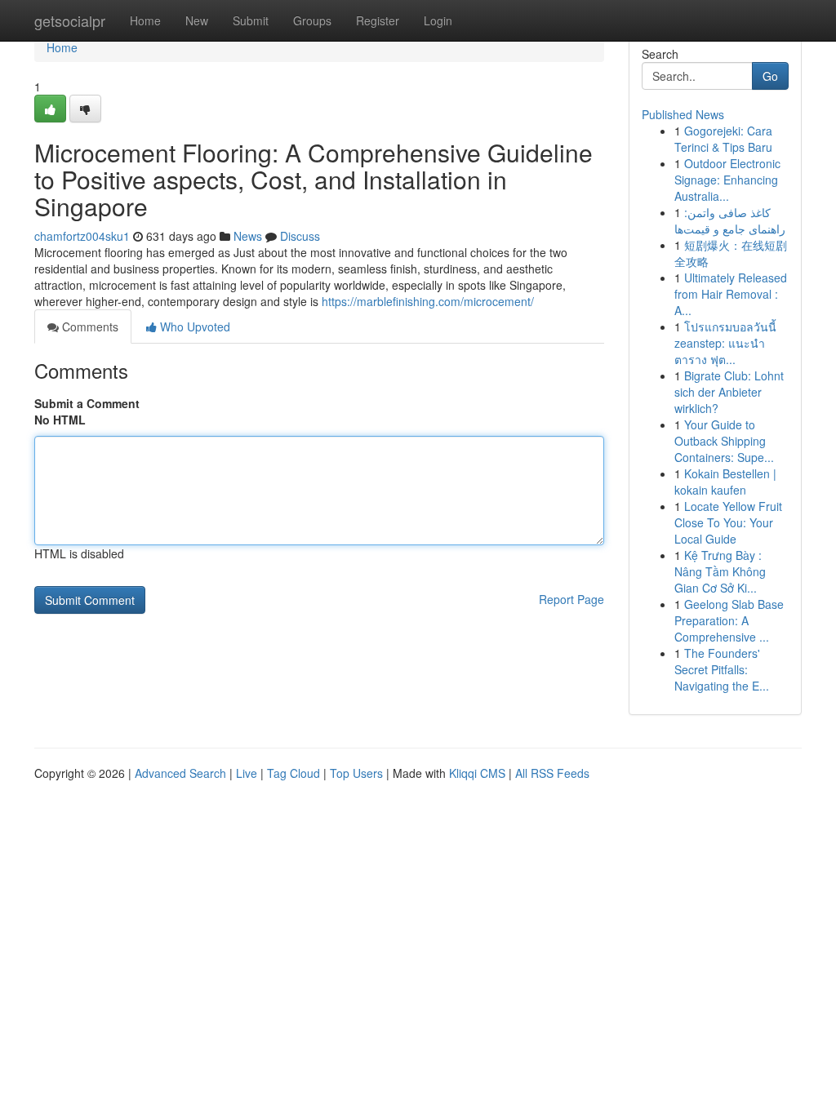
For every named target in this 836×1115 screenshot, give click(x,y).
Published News (683, 114)
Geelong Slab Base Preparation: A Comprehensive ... (729, 620)
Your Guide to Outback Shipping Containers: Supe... (724, 440)
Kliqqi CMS (477, 773)
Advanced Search (180, 773)
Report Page (571, 599)
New (196, 20)
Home (145, 20)
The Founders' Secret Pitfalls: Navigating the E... (721, 669)
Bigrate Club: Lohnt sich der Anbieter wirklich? (729, 391)
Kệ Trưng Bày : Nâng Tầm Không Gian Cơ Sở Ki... (720, 571)
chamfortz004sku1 (82, 236)
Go (770, 76)
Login (438, 20)
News (247, 236)
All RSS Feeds (552, 773)
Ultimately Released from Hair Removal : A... (730, 293)
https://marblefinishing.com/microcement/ (428, 301)
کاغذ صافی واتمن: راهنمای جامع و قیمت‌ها (729, 220)
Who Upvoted (193, 326)
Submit (251, 20)
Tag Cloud (293, 773)
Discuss (300, 236)
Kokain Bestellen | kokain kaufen (725, 481)
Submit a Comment (87, 403)
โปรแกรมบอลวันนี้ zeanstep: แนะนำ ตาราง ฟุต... (725, 342)
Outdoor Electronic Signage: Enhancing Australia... (727, 179)
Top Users (356, 773)
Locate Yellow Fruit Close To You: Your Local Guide (728, 522)
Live (246, 773)
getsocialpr (69, 20)
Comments (88, 326)
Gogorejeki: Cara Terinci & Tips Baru (723, 138)
